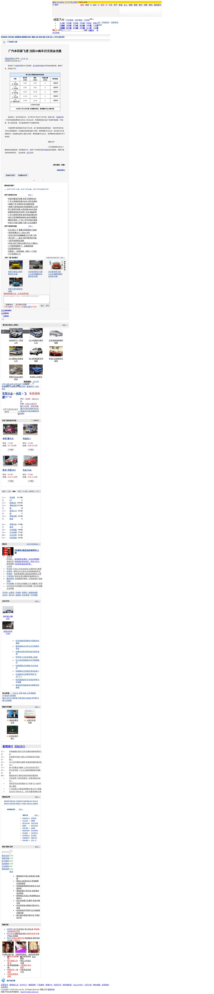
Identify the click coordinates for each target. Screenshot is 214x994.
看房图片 (18, 803)
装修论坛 (29, 803)
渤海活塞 (5, 869)
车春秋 (9, 574)
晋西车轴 (5, 858)
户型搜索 (18, 801)
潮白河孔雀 (25, 823)
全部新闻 (105, 985)
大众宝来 (13, 535)
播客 (135, 5)
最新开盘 (12, 801)
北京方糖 (25, 821)
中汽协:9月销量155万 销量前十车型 (28, 584)
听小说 (10, 934)
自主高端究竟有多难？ (30, 671)
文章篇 (34, 406)
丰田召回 (21, 698)
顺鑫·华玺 (34, 838)
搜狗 (56, 5)
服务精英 (10, 579)
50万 (19, 384)
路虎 (4, 698)
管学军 (18, 657)
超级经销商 (33, 593)
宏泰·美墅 (25, 828)
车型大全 (7, 393)
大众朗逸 (13, 530)
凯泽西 (13, 696)
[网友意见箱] (8, 983)
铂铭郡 (33, 828)
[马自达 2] (31, 429)
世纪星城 (33, 835)
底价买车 (61, 37)
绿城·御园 (25, 840)
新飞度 (35, 66)
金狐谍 (18, 595)
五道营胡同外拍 (14, 249)
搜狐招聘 (32, 985)
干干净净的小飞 (14, 254)
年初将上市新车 (36, 377)
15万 (7, 384)
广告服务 (40, 985)
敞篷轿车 (30, 386)
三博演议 (10, 576)
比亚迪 (28, 698)
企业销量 (10, 588)
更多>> (92, 19)
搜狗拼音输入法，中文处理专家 (16, 294)
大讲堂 (9, 557)
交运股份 (5, 866)
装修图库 (35, 803)
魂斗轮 (11, 595)
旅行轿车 (22, 386)
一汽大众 (14, 693)
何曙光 (18, 652)
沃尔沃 (9, 698)
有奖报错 (34, 393)
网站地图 (96, 985)
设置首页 (4, 985)
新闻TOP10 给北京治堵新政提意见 (27, 571)
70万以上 (25, 384)
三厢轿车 (13, 386)
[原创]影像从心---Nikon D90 (19, 233)
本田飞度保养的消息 (41, 189)
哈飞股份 (5, 861)
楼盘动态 (6, 803)
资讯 (27, 409)
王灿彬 (18, 674)
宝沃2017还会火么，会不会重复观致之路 (25, 791)
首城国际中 (25, 838)
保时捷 (14, 698)
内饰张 (56, 257)
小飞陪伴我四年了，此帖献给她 (20, 246)
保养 (40, 37)
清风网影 (19, 666)
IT (106, 5)
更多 (11, 872)
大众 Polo (27, 470)
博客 (145, 5)
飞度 (57, 117)
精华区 (7, 313)
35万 (15, 384)
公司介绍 (88, 985)
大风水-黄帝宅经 (18, 938)
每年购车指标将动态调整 (25, 685)
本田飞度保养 (26, 189)
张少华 (18, 660)
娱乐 (95, 5)
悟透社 (24, 593)
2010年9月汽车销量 (14, 586)
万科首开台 (34, 833)
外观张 (50, 257)
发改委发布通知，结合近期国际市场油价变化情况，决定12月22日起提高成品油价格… (26, 561)
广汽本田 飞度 (12, 42)
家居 (120, 5)
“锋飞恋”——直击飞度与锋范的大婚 (22, 238)
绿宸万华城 (34, 823)
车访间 (9, 569)
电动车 (7, 696)
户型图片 (24, 803)
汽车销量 (10, 584)
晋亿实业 (5, 856)
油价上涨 (26, 693)
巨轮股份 (5, 864)
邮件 (140, 5)
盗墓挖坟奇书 (31, 934)
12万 (3, 384)
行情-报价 (11, 37)
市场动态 (105, 22)
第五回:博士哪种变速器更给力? (27, 576)
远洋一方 (33, 840)
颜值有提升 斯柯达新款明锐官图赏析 (23, 775)
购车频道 (78, 20)
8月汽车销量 (27, 586)
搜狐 (54, 2)
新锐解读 (28, 938)
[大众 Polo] (31, 461)
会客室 (9, 571)
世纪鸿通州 (34, 830)
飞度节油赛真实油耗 (16, 241)
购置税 (91, 30)
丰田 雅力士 (8, 438)
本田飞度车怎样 (13, 189)
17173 (67, 2)
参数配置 (18, 37)
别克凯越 (13, 538)
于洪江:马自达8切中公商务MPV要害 (27, 569)
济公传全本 (29, 929)
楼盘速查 (6, 801)
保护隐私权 (67, 985)
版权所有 (51, 989)
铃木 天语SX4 (9, 470)
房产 (115, 5)
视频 (130, 5)
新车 (60, 117)
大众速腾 (13, 532)
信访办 (5, 595)
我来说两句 (9, 59)
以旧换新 (8, 700)
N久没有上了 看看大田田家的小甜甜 (22, 230)
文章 (47, 37)
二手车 (55, 37)
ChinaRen (60, 2)
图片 (29, 37)
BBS (151, 5)
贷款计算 (35, 801)
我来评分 (24, 411)
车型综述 (4, 37)
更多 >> (30, 195)
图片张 (24, 406)
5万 (34, 382)
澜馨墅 (33, 821)
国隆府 (24, 825)
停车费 (34, 698)
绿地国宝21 (25, 818)
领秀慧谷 (33, 818)
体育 (87, 5)
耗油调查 (32, 411)
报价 (32, 409)
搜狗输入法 (13, 985)
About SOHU (78, 985)
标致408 (13, 503)
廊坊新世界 (25, 830)
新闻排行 (8, 746)
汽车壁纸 (56, 33)
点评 (36, 37)
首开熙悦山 (25, 835)
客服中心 (49, 985)
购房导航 (12, 803)
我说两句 (157, 5)
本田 (17, 66)
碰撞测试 (25, 37)
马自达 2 (27, 438)
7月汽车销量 (37, 586)
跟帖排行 (20, 746)
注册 (9, 307)
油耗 (44, 37)
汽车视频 (34, 595)
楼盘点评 (29, 801)
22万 (11, 384)
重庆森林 (19, 646)
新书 (9, 938)
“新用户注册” (27, 307)
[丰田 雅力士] (11, 429)
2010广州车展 (31, 544)
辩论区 (7, 316)
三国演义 (16, 940)
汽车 (110, 5)
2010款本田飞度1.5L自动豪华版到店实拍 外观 (55, 274)
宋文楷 (18, 641)
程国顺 (18, 671)
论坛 (51, 37)
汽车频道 (69, 20)
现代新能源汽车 (22, 680)
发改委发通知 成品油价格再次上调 (27, 574)
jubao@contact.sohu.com (29, 992)
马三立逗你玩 (18, 929)
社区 (36, 409)
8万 (37, 382)
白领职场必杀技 (19, 934)
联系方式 (57, 985)
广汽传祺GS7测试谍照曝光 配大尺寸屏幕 (25, 789)
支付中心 (23, 985)
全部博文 (4, 987)
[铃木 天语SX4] (11, 461)
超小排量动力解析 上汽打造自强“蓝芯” (24, 767)
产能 (45, 150)
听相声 (10, 929)
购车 (42, 66)
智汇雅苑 (25, 833)
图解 (33, 37)
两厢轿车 (5, 386)
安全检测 (25, 595)
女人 (125, 5)
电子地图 (24, 801)
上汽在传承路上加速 (30, 657)
